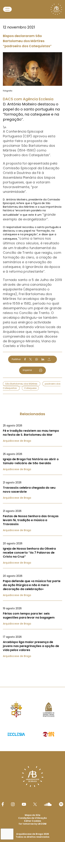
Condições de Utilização (32, 818)
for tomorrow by (32, 823)
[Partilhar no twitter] (30, 359)
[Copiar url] (49, 359)
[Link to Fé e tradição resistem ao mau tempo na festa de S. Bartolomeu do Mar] (32, 433)
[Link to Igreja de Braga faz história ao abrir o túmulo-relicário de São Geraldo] (32, 461)
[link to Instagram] (13, 804)
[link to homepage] (56, 9)
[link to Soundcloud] (48, 804)
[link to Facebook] (3, 804)
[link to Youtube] (24, 804)
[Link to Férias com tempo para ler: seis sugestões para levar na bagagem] (32, 616)
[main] (32, 336)
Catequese (30, 388)
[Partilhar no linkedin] (43, 359)
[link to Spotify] (61, 804)
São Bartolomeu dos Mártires (21, 383)
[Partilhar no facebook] (25, 359)
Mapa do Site (32, 815)
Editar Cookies (32, 821)
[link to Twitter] (35, 804)
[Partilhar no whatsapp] (36, 359)
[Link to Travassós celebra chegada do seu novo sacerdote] (32, 490)
